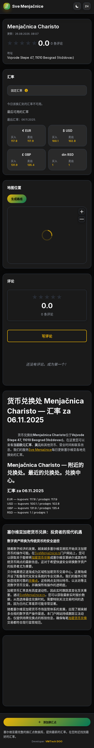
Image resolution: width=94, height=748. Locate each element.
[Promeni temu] (77, 6)
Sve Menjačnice (27, 6)
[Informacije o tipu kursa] (26, 90)
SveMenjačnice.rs (47, 553)
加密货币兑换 (41, 557)
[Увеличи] (82, 212)
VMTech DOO (53, 741)
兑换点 (33, 580)
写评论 (47, 336)
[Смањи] (82, 219)
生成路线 (17, 199)
